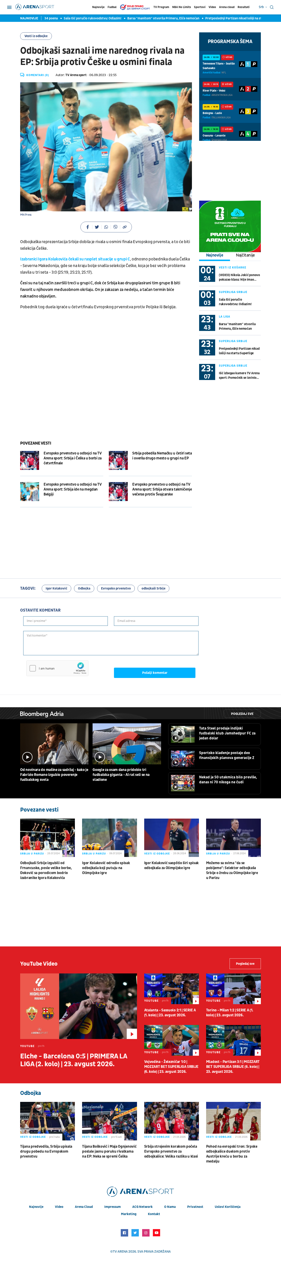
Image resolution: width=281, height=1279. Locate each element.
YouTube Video (39, 963)
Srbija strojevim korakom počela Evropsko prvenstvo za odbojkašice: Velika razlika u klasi (171, 1151)
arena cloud (84, 1207)
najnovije (36, 1207)
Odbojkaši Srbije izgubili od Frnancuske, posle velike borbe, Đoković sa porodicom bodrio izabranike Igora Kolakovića (46, 870)
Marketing (128, 1214)
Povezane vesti (35, 443)
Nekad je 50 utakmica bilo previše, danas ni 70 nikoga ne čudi (228, 780)
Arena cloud (227, 7)
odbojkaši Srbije (153, 588)
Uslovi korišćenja (227, 1207)
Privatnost (195, 1207)
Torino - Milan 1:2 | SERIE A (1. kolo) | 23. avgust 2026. (229, 1013)
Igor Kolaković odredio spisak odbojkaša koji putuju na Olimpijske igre (106, 868)
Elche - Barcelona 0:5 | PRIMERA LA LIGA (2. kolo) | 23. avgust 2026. (73, 1060)
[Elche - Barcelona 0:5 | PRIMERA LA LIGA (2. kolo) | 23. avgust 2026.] (78, 1006)
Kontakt (154, 1214)
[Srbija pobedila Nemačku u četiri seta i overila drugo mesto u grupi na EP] (118, 460)
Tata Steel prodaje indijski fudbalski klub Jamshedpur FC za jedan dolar (227, 733)
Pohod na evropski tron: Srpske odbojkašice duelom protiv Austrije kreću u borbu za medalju (231, 1154)
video (59, 1207)
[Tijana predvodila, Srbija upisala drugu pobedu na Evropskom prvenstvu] (47, 1121)
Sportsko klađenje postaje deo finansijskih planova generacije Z (226, 755)
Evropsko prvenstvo (116, 588)
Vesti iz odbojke (36, 36)
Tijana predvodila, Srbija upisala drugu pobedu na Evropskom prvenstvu (46, 1151)
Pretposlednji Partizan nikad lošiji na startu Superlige (223, 18)
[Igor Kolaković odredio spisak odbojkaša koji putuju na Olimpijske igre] (109, 838)
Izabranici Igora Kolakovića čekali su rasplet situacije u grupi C (75, 259)
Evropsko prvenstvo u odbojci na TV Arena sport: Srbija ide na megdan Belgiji (72, 489)
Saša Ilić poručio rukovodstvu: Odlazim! (71, 18)
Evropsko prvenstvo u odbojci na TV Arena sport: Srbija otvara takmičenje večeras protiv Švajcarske (162, 489)
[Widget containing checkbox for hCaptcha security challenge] (57, 668)
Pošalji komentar (154, 673)
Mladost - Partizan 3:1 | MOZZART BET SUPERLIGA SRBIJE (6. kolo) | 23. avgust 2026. (233, 1066)
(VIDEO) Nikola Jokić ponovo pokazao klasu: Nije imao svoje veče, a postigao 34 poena (239, 277)
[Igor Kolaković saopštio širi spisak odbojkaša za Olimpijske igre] (171, 838)
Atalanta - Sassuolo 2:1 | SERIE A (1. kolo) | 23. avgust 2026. (170, 1013)
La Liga (224, 316)
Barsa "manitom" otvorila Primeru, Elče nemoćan (142, 18)
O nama (170, 1207)
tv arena (120, 1252)
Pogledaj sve (242, 714)
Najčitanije (245, 255)
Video (212, 7)
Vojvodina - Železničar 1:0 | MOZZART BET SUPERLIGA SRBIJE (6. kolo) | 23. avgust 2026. (171, 1066)
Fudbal (112, 7)
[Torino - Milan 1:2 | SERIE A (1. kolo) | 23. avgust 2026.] (233, 988)
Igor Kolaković (56, 588)
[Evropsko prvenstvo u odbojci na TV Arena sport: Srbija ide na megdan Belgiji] (29, 491)
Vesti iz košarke (232, 267)
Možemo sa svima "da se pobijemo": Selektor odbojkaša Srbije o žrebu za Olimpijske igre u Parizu (232, 870)
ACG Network (142, 1207)
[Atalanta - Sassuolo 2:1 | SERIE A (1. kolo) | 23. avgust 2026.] (171, 988)
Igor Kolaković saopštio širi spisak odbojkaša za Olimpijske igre (171, 865)
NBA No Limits (181, 7)
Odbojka (84, 588)
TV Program (161, 7)
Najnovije (98, 7)
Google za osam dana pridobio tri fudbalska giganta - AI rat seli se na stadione (121, 774)
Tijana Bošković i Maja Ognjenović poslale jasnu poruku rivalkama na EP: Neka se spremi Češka (109, 1151)
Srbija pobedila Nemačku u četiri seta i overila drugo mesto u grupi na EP (162, 456)
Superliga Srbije (233, 292)
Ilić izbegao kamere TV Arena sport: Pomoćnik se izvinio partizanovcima (239, 375)
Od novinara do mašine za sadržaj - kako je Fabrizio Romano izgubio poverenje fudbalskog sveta (54, 774)
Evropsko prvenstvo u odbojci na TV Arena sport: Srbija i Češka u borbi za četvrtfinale (72, 458)
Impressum (112, 1207)
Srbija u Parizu (32, 853)
